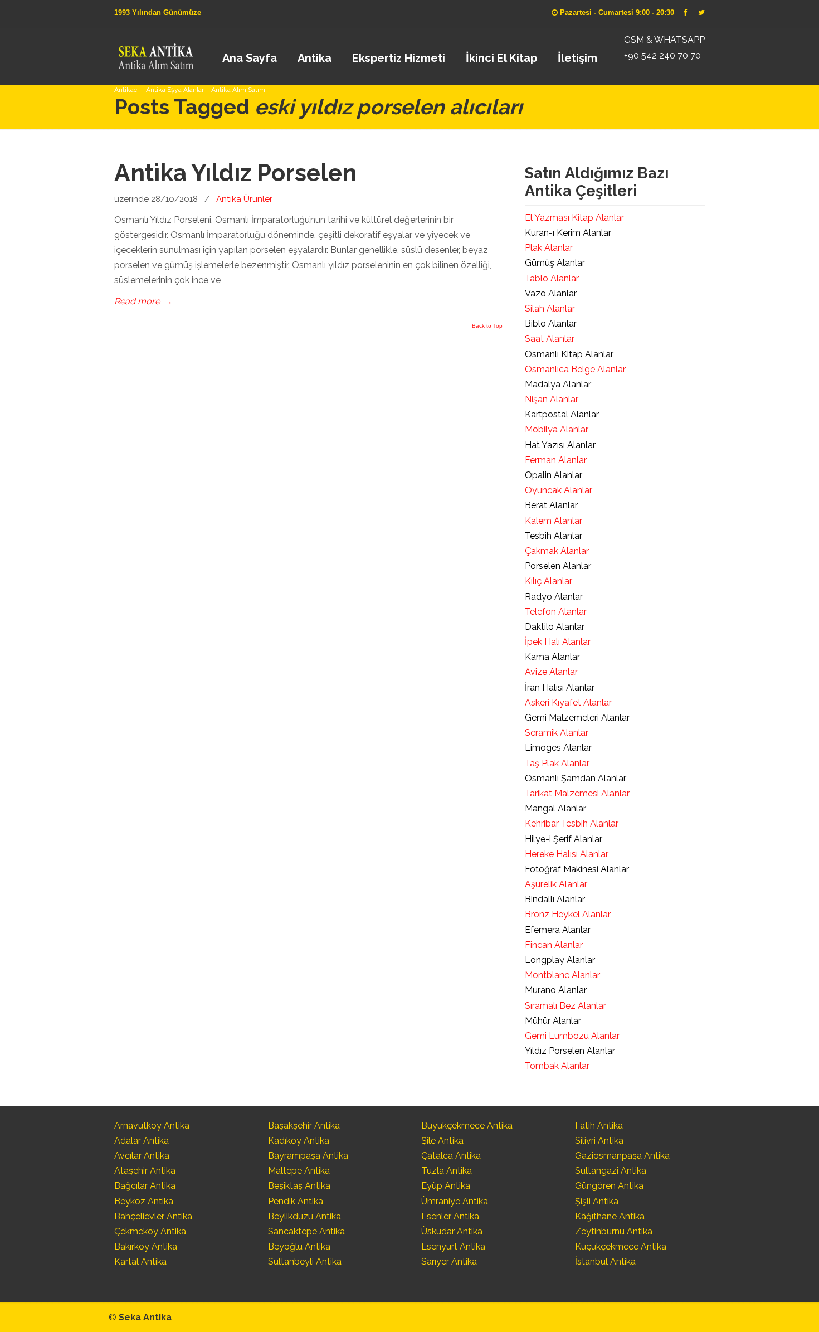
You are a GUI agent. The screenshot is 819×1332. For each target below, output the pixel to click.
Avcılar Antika (141, 1155)
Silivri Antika (599, 1140)
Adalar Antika (141, 1140)
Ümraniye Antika (454, 1201)
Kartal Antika (140, 1261)
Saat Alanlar (549, 338)
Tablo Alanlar (552, 278)
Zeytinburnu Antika (613, 1231)
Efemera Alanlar (558, 930)
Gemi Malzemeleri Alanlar (577, 717)
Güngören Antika (609, 1185)
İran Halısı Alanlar (559, 687)
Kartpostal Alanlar (562, 414)
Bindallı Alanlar (555, 899)
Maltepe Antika (299, 1170)
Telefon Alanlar (556, 611)
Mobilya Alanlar (556, 429)
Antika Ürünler (244, 199)
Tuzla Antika (446, 1170)
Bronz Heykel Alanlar (568, 914)
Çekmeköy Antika (150, 1231)
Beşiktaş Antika (299, 1185)
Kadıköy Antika (298, 1140)
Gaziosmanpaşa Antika (622, 1155)
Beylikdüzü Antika (304, 1216)
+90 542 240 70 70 (662, 55)
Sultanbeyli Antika (305, 1261)
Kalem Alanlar (553, 521)
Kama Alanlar (552, 657)
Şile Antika (442, 1140)
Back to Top (487, 326)
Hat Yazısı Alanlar (560, 445)
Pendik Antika (295, 1201)
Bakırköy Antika (145, 1246)
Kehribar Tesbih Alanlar (571, 823)
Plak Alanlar (549, 247)
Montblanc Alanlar (562, 975)
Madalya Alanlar (558, 384)
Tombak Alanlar (557, 1066)
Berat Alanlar (551, 505)
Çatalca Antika (451, 1155)
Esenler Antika (450, 1216)
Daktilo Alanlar (554, 626)
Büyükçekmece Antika (467, 1125)
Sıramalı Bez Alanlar (565, 1005)
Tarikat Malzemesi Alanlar (577, 793)
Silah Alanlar (550, 308)
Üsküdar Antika (451, 1231)
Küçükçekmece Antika (620, 1246)
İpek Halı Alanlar (558, 641)
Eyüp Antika (445, 1185)
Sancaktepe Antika (306, 1231)
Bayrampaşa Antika (308, 1155)
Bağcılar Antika (145, 1185)
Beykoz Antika (143, 1201)
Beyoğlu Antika (299, 1246)
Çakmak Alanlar (557, 551)
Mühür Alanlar (553, 1020)
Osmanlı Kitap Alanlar (569, 354)
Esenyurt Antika (453, 1246)
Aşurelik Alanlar (556, 884)
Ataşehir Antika (145, 1170)
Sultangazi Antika (610, 1170)
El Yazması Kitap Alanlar (574, 217)
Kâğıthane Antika (610, 1216)
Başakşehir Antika (304, 1125)
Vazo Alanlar (551, 293)
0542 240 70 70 (155, 53)
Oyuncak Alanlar (558, 490)
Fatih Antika (599, 1125)
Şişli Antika (596, 1201)
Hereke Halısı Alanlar (566, 854)
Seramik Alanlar (556, 732)
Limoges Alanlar (558, 747)
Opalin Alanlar (553, 475)
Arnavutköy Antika (151, 1125)
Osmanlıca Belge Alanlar (575, 369)
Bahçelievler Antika (153, 1216)
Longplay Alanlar (560, 960)
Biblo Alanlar (551, 323)
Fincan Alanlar (554, 945)
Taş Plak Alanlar (557, 763)
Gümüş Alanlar (555, 262)
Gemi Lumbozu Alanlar (572, 1035)
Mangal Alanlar (555, 808)
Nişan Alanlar (551, 399)
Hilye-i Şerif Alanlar (563, 839)
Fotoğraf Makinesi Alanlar (577, 869)
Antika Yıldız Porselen (235, 173)
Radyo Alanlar (554, 596)
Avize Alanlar (551, 672)
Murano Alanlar (556, 990)
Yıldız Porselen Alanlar (570, 1051)
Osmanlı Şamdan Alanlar (575, 778)
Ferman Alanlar (556, 460)
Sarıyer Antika (449, 1261)
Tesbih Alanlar (553, 536)
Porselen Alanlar (558, 566)
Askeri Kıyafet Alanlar (568, 702)
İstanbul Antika (605, 1261)
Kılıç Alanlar (548, 581)
